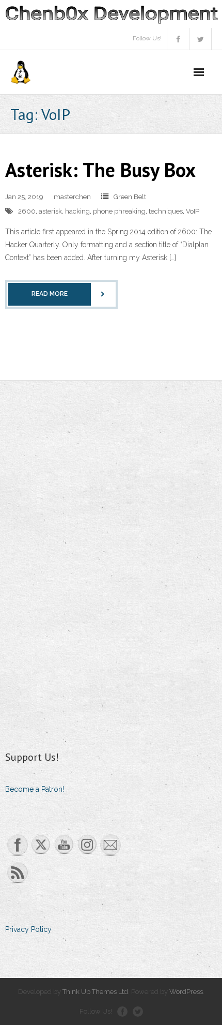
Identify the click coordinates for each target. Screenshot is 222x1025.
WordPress (186, 992)
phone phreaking (119, 211)
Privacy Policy (28, 929)
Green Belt (130, 197)
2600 (27, 211)
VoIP (192, 211)
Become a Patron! (34, 789)
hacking (77, 211)
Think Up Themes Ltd (95, 992)
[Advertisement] (82, 564)
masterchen (72, 197)
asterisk (50, 211)
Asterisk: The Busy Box (100, 169)
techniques (166, 211)
